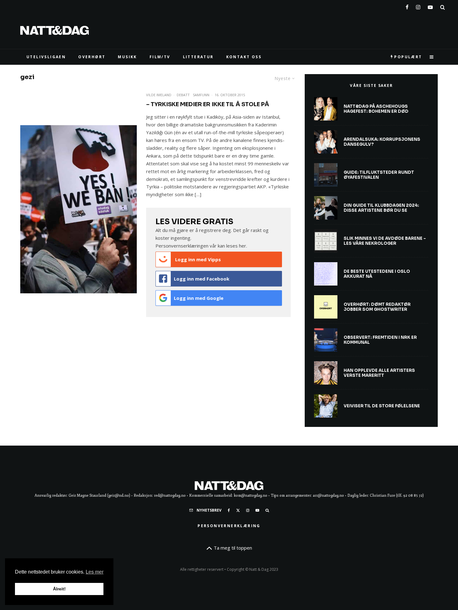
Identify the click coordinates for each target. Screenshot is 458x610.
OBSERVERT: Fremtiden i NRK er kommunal (380, 340)
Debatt (183, 94)
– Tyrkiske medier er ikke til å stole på (207, 104)
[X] (238, 510)
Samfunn (201, 94)
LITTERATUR (198, 56)
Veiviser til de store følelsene (382, 406)
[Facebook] (407, 6)
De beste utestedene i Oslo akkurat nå (377, 274)
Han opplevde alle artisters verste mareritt (379, 373)
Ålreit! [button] (59, 588)
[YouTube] (430, 6)
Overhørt (91, 56)
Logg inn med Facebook (201, 279)
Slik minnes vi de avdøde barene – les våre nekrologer (385, 241)
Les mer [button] (94, 572)
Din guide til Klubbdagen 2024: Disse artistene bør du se (381, 208)
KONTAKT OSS (243, 56)
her (242, 246)
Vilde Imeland (158, 94)
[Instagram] (418, 6)
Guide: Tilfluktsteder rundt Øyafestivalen (379, 175)
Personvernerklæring (229, 525)
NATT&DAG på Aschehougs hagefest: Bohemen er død (376, 109)
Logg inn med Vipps (197, 259)
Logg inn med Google (198, 298)
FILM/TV (160, 56)
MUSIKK (127, 56)
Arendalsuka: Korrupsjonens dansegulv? (382, 142)
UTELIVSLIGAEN (46, 56)
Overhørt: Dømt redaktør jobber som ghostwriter (377, 307)
